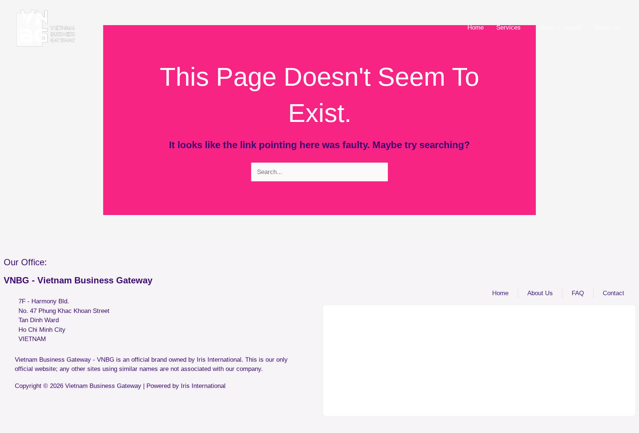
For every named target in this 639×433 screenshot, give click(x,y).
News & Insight (561, 27)
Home (475, 27)
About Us (607, 27)
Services (508, 27)
